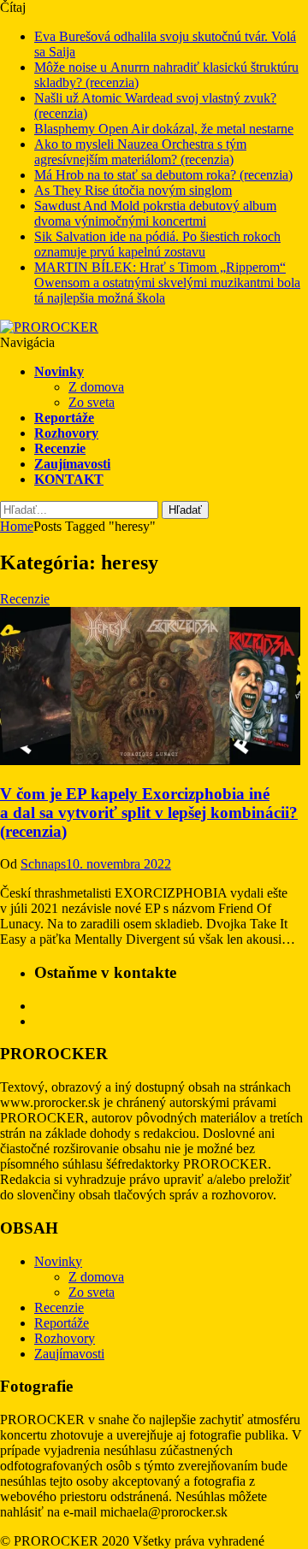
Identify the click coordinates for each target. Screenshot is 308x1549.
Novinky (59, 371)
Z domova (96, 387)
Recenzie (60, 448)
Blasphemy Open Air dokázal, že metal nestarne (163, 128)
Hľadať (185, 510)
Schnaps (43, 864)
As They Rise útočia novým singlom (133, 190)
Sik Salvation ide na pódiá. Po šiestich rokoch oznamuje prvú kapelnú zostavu (157, 244)
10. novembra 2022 (118, 864)
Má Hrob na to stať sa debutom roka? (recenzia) (163, 175)
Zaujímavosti (72, 463)
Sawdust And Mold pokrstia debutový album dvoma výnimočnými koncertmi (155, 213)
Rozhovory (66, 433)
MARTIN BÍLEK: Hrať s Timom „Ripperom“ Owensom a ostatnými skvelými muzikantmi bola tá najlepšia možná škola (167, 282)
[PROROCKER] (49, 327)
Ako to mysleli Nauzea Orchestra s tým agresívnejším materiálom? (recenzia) (140, 152)
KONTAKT (69, 479)
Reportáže (64, 417)
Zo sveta (91, 402)
